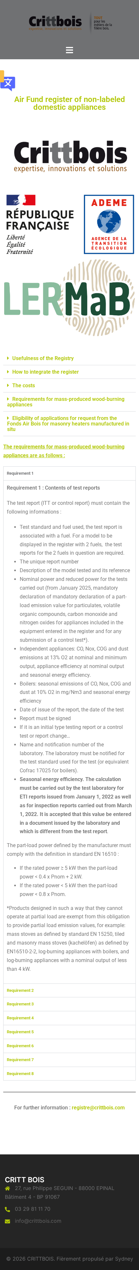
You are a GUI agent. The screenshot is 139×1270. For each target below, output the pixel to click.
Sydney (124, 1258)
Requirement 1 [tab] (20, 473)
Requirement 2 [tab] (20, 990)
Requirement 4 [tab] (20, 1017)
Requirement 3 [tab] (20, 1004)
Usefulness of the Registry (43, 358)
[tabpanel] (69, 731)
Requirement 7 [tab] (20, 1059)
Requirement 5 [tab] (20, 1031)
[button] (69, 358)
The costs (23, 385)
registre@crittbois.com (98, 1108)
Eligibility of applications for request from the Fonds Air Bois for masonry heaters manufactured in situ (68, 423)
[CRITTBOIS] (69, 22)
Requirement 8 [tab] (20, 1073)
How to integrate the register (45, 372)
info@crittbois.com (38, 1221)
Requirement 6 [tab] (20, 1045)
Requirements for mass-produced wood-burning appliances (65, 402)
